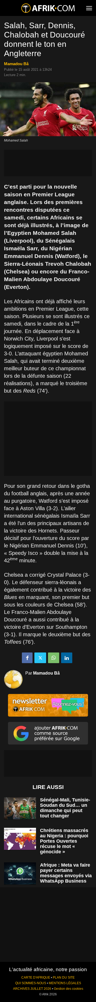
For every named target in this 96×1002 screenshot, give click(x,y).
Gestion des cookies (68, 989)
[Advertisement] (48, 163)
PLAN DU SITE (64, 977)
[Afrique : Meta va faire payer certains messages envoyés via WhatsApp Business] (20, 873)
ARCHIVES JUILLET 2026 (32, 989)
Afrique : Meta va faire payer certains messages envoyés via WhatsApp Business (66, 873)
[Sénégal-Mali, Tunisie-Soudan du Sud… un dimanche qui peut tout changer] (20, 808)
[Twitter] (40, 657)
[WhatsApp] (53, 657)
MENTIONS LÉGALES (65, 983)
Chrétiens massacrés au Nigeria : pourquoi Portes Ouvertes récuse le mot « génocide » (64, 841)
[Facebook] (27, 657)
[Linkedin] (66, 657)
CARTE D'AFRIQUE (35, 977)
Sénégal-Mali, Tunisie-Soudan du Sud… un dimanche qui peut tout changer (65, 807)
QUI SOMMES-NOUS (30, 983)
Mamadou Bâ (16, 63)
